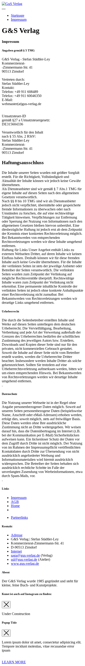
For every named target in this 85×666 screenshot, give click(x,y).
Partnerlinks (19, 517)
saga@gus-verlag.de (25, 555)
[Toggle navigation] (3, 9)
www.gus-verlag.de (25, 563)
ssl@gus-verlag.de (24, 559)
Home (15, 506)
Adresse (16, 535)
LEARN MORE (14, 662)
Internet (16, 551)
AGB (15, 502)
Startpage (17, 15)
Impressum (19, 19)
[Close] (6, 604)
